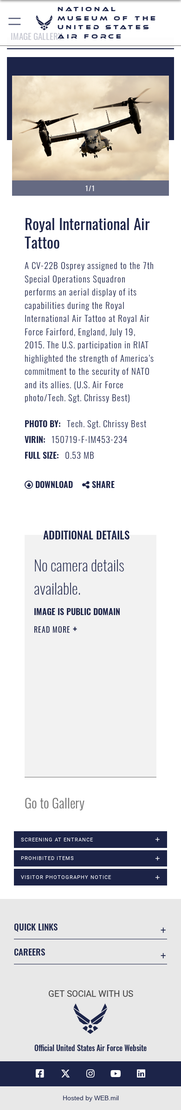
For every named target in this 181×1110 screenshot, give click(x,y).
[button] (15, 22)
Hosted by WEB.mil (91, 1098)
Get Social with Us (90, 993)
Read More (53, 629)
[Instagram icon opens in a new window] (90, 1074)
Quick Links (36, 926)
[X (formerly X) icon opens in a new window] (65, 1074)
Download (53, 484)
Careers (29, 951)
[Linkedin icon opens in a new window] (141, 1074)
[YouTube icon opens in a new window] (116, 1074)
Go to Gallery (54, 802)
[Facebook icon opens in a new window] (40, 1074)
